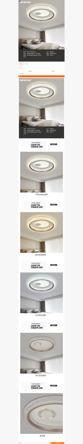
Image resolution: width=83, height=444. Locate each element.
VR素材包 (53, 71)
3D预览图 (30, 71)
